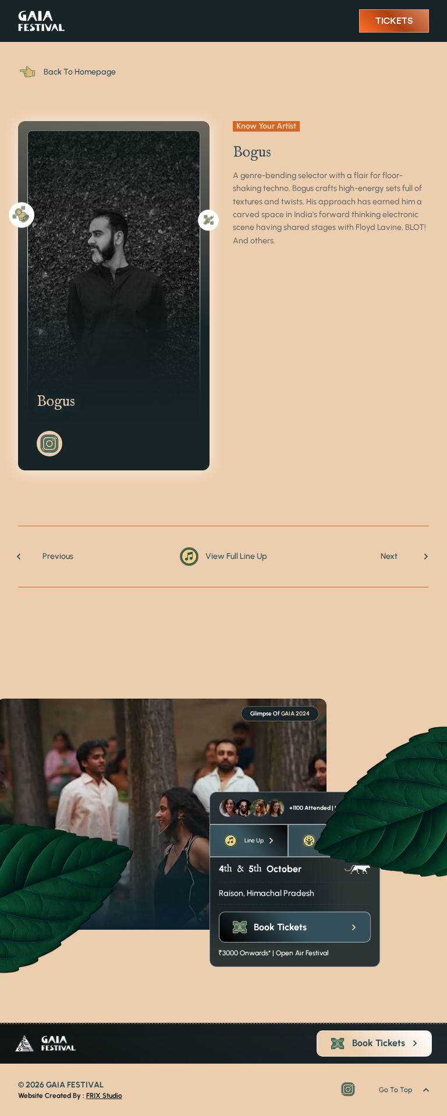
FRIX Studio (104, 1096)
